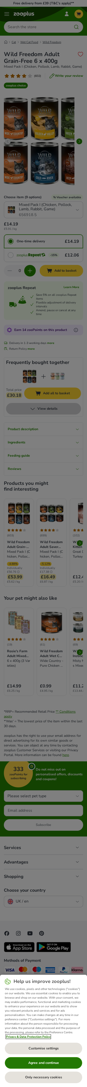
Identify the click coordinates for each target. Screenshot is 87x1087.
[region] (43, 1031)
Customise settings (44, 1048)
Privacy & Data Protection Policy (28, 1037)
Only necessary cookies (43, 1077)
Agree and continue (43, 1063)
